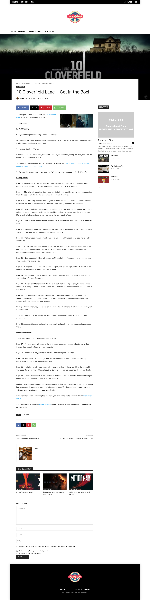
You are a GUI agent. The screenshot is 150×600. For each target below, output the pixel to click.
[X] (23, 425)
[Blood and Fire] (116, 125)
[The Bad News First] (103, 169)
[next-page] (103, 187)
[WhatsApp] (34, 425)
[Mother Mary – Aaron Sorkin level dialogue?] (81, 481)
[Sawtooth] (103, 158)
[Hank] (17, 98)
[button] (128, 2)
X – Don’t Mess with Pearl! (24, 492)
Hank (22, 98)
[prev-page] (99, 187)
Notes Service (45, 404)
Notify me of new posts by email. (30, 553)
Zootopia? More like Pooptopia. (27, 438)
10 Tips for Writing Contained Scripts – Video (76, 438)
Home (18, 83)
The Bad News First (117, 166)
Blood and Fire (105, 140)
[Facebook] (18, 425)
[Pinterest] (28, 425)
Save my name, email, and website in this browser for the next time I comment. (47, 546)
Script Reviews (26, 83)
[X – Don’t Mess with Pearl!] (28, 481)
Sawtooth (114, 155)
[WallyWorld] (103, 179)
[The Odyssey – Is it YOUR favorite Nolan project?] (55, 481)
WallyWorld (114, 177)
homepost (26, 414)
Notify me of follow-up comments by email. (33, 551)
